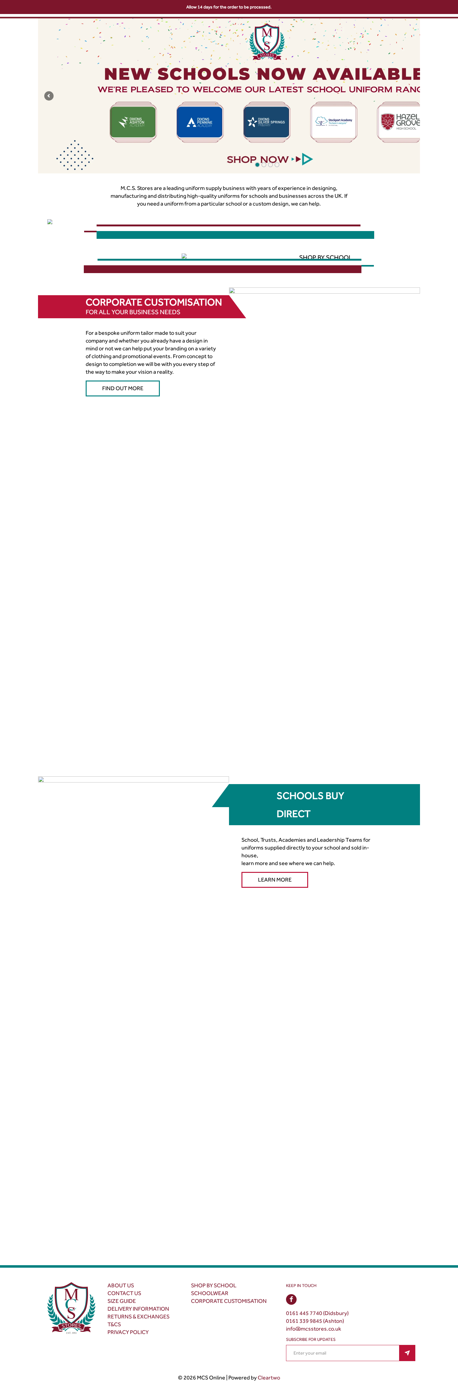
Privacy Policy (128, 1332)
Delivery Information (138, 1308)
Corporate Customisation (229, 1301)
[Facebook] (291, 1299)
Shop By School (213, 1285)
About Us (120, 1285)
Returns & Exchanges (138, 1316)
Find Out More (122, 388)
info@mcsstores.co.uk (313, 1328)
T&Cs (114, 1324)
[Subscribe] (407, 1353)
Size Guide (121, 1301)
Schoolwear (209, 1293)
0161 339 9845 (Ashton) (315, 1321)
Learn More (275, 879)
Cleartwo (269, 1377)
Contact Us (124, 1293)
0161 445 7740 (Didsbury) (317, 1313)
